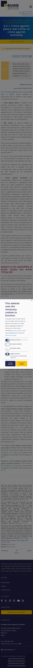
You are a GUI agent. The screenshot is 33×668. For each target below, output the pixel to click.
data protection (18, 330)
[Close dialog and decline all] (31, 300)
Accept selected (10, 363)
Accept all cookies (21, 363)
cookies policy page (10, 335)
